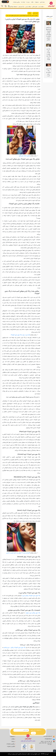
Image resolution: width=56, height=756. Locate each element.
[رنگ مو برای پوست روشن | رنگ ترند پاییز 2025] (48, 45)
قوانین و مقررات (11, 746)
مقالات (32, 2)
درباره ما (28, 2)
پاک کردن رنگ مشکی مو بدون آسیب (48, 72)
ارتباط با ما (23, 2)
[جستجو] (2, 5)
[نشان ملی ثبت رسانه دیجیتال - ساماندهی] (24, 747)
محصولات (37, 2)
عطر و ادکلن (34, 6)
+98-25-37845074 (47, 736)
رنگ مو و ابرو (21, 6)
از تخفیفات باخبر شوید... (35, 730)
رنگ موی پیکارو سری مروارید (33, 613)
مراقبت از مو (41, 6)
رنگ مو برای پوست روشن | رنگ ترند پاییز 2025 (48, 54)
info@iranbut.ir (48, 739)
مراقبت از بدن (28, 6)
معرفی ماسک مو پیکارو (24, 156)
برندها (13, 741)
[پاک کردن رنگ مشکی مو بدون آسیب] (48, 65)
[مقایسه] (6, 5)
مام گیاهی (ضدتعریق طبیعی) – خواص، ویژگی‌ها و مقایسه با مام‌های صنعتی (48, 34)
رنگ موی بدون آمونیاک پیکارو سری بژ (31, 596)
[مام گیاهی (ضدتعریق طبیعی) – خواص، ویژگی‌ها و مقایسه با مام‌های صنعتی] (48, 23)
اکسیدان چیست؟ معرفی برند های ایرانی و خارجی (18, 553)
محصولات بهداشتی (13, 6)
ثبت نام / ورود (4, 1)
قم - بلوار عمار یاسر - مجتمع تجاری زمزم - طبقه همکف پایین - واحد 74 (45, 743)
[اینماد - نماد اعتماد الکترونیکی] (31, 747)
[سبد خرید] (10, 6)
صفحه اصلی (42, 2)
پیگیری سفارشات (16, 2)
